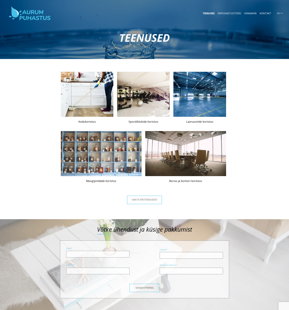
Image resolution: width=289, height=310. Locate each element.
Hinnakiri (250, 13)
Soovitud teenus (168, 265)
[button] (279, 13)
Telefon (70, 265)
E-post (163, 249)
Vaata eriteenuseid (144, 199)
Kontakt (265, 13)
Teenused (209, 13)
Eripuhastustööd (229, 13)
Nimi (68, 248)
